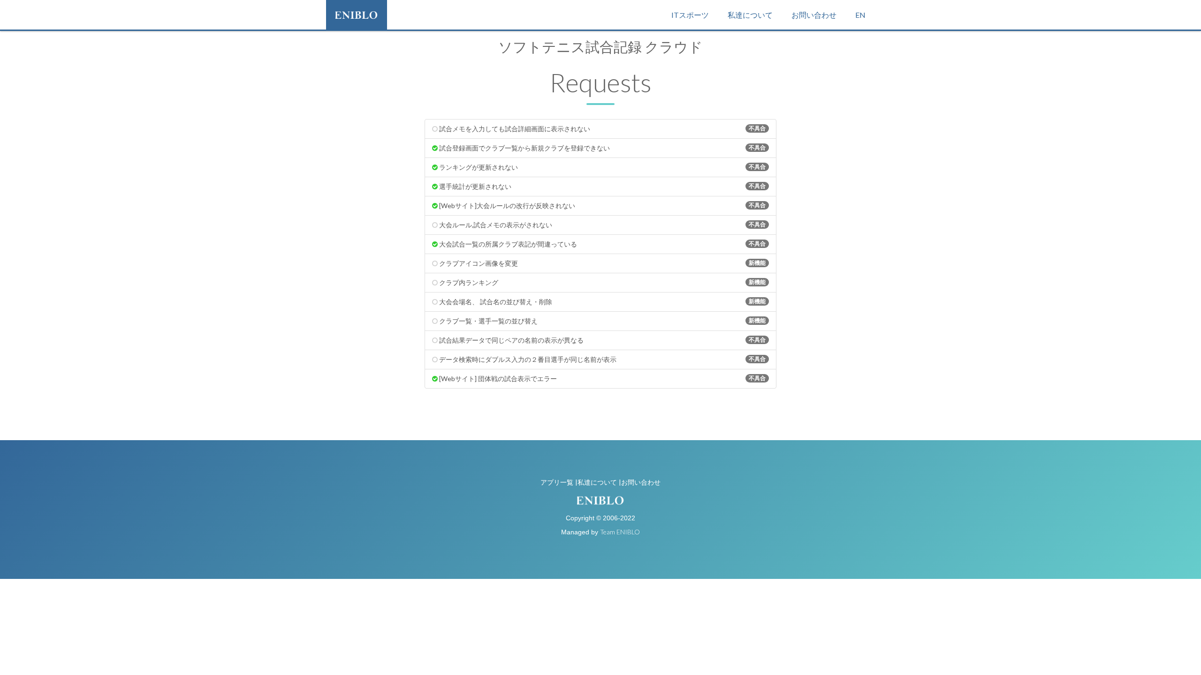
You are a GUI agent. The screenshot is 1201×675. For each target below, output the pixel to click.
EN (860, 14)
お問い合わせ (813, 14)
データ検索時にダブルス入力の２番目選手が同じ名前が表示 (602, 359)
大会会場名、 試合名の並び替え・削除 (602, 302)
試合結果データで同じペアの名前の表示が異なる (602, 340)
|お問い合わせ (640, 482)
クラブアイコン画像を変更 (602, 263)
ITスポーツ (690, 14)
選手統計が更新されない (602, 186)
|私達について (596, 482)
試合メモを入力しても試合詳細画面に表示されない (602, 129)
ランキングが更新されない (602, 167)
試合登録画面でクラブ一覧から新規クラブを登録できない (602, 148)
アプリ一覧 (556, 482)
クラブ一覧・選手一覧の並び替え (602, 321)
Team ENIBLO (620, 532)
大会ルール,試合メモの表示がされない (602, 225)
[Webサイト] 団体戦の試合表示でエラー (602, 378)
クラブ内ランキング (602, 282)
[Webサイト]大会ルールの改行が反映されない (602, 206)
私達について (750, 14)
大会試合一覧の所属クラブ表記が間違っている (602, 244)
